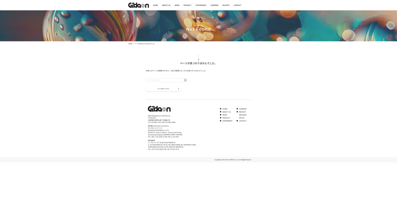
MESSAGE (242, 115)
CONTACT (237, 5)
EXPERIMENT (201, 5)
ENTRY (241, 118)
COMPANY (214, 5)
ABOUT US (166, 5)
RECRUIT (226, 5)
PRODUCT (188, 5)
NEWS (177, 5)
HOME (155, 5)
